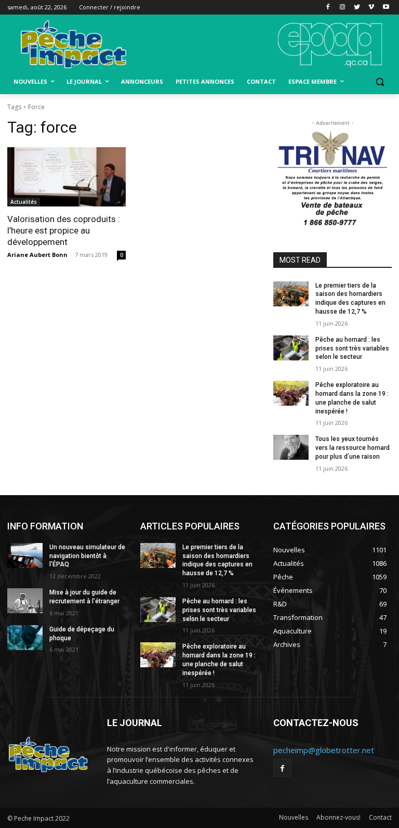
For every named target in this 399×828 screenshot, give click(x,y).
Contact (380, 817)
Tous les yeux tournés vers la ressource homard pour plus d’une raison (352, 447)
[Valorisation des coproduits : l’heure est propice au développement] (66, 176)
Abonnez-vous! (338, 817)
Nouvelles (293, 817)
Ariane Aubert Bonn (37, 254)
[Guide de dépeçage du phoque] (25, 637)
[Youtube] (386, 8)
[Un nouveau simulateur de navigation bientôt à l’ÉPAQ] (25, 555)
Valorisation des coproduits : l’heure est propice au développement (63, 230)
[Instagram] (343, 8)
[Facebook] (328, 8)
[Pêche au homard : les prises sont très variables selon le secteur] (291, 347)
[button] (379, 82)
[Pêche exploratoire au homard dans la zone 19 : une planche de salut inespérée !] (291, 393)
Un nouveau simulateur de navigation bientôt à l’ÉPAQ (87, 556)
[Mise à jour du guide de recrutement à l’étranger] (25, 600)
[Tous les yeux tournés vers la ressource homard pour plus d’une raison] (291, 447)
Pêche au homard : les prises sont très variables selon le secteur (352, 348)
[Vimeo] (371, 8)
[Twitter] (357, 8)
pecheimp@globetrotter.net (323, 750)
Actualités (23, 201)
